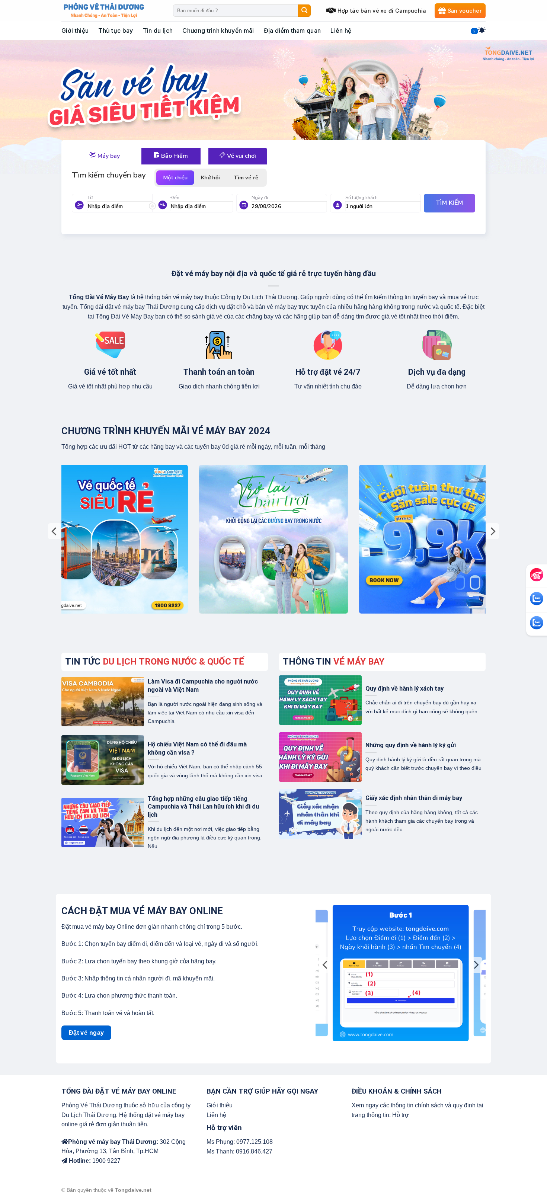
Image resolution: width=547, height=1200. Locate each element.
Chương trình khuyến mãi (218, 30)
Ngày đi (260, 197)
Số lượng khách (361, 197)
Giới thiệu (75, 30)
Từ (90, 197)
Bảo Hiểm (174, 156)
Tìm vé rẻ (246, 177)
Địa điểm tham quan (292, 30)
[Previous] (54, 531)
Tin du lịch (158, 30)
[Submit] (304, 10)
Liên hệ (340, 30)
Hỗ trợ (400, 1115)
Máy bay (108, 156)
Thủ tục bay (115, 30)
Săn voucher (465, 10)
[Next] (492, 531)
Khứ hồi (210, 177)
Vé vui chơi (240, 156)
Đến (174, 197)
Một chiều (175, 177)
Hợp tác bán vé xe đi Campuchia (382, 10)
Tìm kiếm (449, 203)
